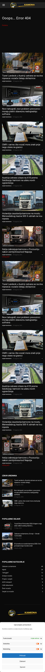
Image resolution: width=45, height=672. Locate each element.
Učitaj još (5, 257)
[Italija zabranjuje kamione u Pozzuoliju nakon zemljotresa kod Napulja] (22, 236)
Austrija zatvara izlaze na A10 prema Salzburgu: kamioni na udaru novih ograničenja (20, 180)
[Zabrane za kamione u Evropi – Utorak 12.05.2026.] (7, 536)
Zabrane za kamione (8, 174)
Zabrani (22, 661)
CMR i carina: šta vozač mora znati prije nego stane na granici (21, 145)
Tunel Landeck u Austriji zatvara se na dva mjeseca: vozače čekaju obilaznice (22, 77)
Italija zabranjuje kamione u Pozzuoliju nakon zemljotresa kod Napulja (20, 250)
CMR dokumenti (7, 141)
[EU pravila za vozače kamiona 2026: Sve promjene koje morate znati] (7, 546)
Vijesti (4, 72)
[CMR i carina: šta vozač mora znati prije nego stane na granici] (22, 132)
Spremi (22, 667)
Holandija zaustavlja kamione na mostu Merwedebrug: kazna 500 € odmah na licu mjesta (22, 216)
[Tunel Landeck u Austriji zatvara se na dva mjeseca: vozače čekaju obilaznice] (22, 63)
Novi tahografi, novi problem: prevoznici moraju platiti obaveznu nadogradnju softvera (21, 111)
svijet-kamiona (6, 81)
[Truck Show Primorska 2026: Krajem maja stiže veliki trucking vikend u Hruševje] (7, 526)
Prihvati (23, 656)
